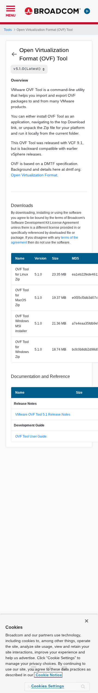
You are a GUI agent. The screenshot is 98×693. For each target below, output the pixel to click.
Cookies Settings (47, 686)
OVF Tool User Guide (31, 436)
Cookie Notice (48, 675)
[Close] (86, 621)
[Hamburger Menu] (10, 7)
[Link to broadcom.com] (53, 11)
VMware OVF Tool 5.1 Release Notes (42, 414)
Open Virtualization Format (34, 175)
